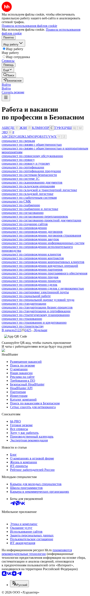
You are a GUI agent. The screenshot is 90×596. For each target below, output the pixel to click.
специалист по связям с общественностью (32, 144)
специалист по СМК (16, 201)
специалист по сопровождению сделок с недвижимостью (43, 288)
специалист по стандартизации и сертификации (36, 311)
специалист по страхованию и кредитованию (34, 322)
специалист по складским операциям (28, 186)
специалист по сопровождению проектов (31, 281)
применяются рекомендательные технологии (37, 552)
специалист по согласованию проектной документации (41, 220)
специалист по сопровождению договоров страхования (41, 235)
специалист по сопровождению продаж (30, 277)
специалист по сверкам (18, 141)
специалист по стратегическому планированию (36, 315)
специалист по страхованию (22, 319)
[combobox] (19, 583)
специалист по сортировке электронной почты (35, 292)
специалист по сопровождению (24, 228)
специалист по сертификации (23, 167)
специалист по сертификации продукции (31, 171)
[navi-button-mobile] (6, 97)
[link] (9, 75)
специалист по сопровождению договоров (32, 231)
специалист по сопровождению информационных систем (43, 243)
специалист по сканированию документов (32, 182)
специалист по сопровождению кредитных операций (40, 266)
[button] (6, 84)
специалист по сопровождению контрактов (33, 258)
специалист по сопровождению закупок (30, 239)
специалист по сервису (18, 160)
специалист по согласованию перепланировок (35, 216)
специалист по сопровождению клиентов (31, 254)
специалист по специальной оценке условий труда (38, 300)
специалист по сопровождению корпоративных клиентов (43, 262)
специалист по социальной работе (26, 296)
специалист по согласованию (23, 213)
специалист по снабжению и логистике (30, 209)
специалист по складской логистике (27, 194)
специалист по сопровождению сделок (29, 284)
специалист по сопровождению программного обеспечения (44, 273)
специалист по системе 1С (21, 178)
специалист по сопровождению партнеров (32, 269)
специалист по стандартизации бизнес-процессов (37, 307)
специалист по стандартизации (24, 303)
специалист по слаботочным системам (29, 197)
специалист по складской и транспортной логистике (39, 190)
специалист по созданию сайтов (25, 224)
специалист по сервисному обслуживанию (32, 156)
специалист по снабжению (21, 205)
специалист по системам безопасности (29, 175)
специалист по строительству (23, 326)
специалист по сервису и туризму (26, 163)
